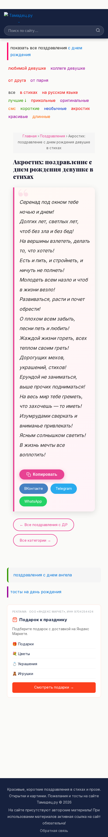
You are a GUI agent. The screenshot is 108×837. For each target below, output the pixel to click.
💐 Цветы (21, 654)
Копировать (45, 474)
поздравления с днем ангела (42, 574)
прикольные (43, 100)
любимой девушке (27, 68)
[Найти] (98, 30)
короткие (29, 108)
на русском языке (60, 92)
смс (12, 108)
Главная (30, 136)
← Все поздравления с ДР (44, 524)
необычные (55, 108)
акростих (80, 108)
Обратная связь (54, 830)
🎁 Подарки (23, 644)
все (11, 92)
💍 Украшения (24, 664)
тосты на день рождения (35, 591)
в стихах (28, 92)
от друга (17, 80)
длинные (41, 116)
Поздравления (52, 136)
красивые (18, 116)
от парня (39, 80)
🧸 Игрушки (22, 673)
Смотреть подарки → (54, 687)
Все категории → (35, 540)
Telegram (64, 488)
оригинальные (74, 100)
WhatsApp (33, 501)
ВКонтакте (33, 488)
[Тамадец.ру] (19, 17)
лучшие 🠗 (17, 100)
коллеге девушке (67, 68)
